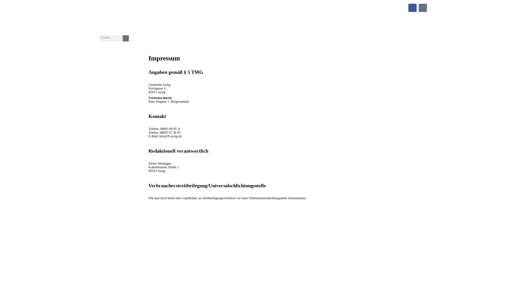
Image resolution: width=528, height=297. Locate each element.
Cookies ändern (213, 231)
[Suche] (126, 38)
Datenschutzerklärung (173, 231)
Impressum (155, 231)
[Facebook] (412, 8)
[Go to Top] (522, 291)
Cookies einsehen (195, 231)
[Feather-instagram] (423, 8)
